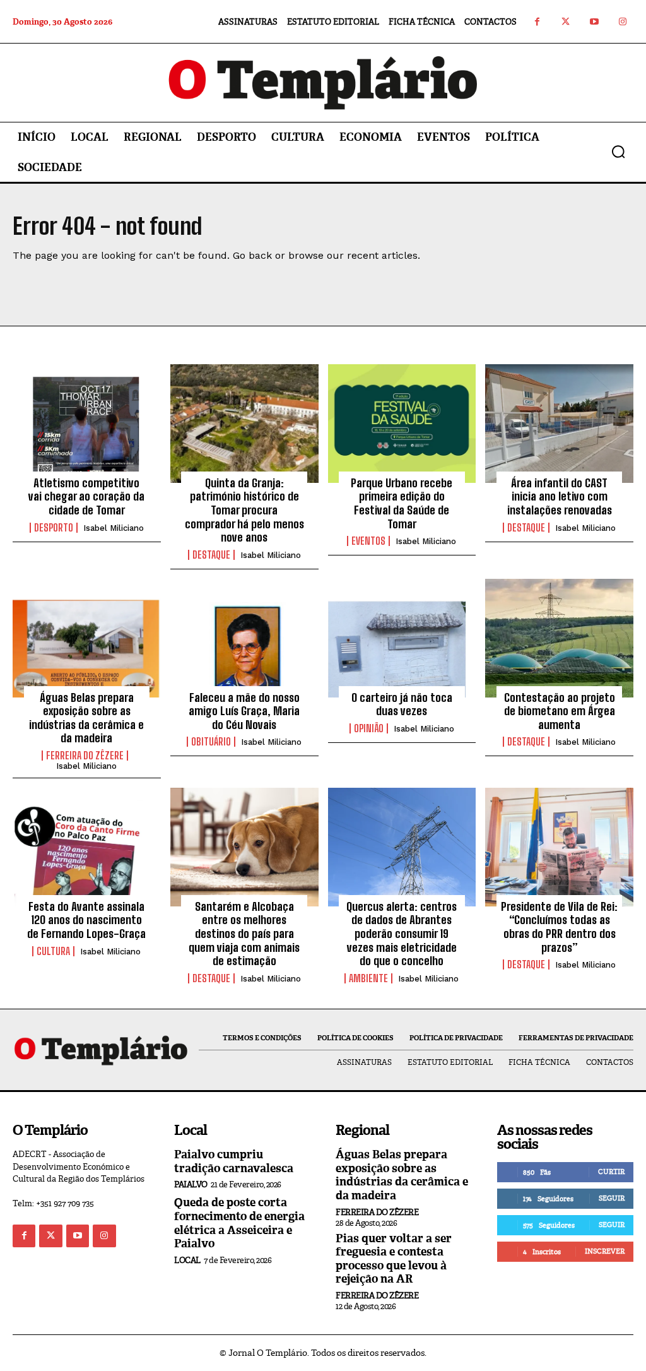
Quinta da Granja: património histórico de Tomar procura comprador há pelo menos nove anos (244, 510)
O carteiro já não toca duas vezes (401, 704)
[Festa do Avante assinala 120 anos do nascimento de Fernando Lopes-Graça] (87, 847)
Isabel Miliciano (113, 528)
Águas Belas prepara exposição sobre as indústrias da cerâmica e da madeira (86, 718)
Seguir (612, 1198)
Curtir (611, 1171)
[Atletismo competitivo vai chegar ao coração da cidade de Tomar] (87, 423)
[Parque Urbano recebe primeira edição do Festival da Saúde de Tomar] (402, 423)
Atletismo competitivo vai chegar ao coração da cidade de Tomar (86, 496)
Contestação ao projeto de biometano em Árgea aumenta (559, 711)
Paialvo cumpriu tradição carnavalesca (233, 1161)
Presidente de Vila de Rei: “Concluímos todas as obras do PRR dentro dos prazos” (559, 926)
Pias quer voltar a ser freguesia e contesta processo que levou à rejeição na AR (394, 1259)
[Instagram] (622, 22)
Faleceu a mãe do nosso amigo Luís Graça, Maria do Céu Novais (244, 711)
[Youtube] (594, 22)
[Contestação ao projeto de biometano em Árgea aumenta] (559, 638)
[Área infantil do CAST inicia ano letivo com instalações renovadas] (559, 423)
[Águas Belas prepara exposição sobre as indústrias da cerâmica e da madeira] (87, 638)
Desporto (53, 528)
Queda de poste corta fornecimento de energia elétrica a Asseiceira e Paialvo (239, 1223)
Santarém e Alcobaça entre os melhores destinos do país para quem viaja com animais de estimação (244, 933)
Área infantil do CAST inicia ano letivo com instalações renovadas (559, 496)
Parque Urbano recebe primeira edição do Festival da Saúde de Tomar (401, 503)
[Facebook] (537, 22)
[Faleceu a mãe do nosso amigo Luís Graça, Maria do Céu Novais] (244, 638)
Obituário (211, 742)
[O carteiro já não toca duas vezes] (402, 638)
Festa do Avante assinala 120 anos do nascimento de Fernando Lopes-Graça (86, 920)
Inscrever (605, 1251)
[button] (618, 151)
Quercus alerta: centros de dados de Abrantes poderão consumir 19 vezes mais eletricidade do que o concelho (401, 933)
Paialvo (191, 1184)
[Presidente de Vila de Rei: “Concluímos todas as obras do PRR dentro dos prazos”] (559, 847)
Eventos (368, 541)
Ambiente (368, 978)
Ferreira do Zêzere (85, 756)
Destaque (211, 555)
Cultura (53, 951)
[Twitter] (566, 22)
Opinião (369, 728)
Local (187, 1260)
